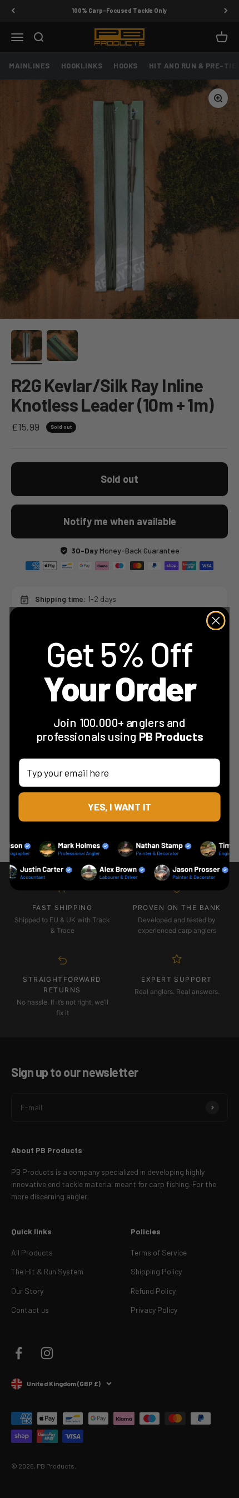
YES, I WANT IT (120, 807)
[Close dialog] (216, 621)
